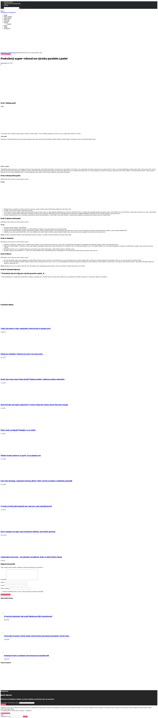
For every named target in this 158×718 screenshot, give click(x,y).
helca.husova (4, 63)
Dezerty (9, 24)
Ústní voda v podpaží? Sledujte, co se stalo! (18, 430)
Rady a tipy (7, 19)
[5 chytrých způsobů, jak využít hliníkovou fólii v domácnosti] (13, 613)
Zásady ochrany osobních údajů (12, 3)
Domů (5, 15)
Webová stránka (5, 588)
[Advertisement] (79, 41)
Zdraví (5, 27)
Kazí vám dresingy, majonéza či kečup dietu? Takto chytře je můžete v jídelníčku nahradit (36, 481)
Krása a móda (7, 18)
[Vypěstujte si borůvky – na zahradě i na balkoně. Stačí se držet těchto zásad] (17, 553)
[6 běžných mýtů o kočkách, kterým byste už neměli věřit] (13, 652)
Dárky (5, 25)
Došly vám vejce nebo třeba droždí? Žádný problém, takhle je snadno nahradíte (33, 379)
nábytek (15, 52)
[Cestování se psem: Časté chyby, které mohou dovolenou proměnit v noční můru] (13, 632)
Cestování (6, 21)
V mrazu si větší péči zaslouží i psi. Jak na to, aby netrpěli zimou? (26, 506)
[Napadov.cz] (8, 12)
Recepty (6, 22)
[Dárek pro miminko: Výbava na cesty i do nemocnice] (7, 350)
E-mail (3, 585)
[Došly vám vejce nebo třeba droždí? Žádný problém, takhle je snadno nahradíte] (17, 376)
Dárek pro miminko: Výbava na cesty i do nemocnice (22, 354)
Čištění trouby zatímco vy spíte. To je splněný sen (21, 455)
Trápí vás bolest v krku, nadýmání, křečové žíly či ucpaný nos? (26, 328)
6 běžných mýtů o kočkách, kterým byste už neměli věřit (26, 656)
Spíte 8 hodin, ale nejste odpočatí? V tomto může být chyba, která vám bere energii (34, 405)
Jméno (3, 582)
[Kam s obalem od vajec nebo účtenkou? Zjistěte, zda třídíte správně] (17, 528)
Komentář (3, 579)
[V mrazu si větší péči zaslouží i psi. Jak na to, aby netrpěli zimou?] (17, 503)
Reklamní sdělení (8, 2)
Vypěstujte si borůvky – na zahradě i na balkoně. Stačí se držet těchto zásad (31, 557)
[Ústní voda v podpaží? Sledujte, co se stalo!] (14, 426)
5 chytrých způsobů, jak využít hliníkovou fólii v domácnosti (28, 616)
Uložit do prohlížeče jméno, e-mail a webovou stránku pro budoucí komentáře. (23, 591)
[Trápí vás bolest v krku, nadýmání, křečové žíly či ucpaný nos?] (17, 325)
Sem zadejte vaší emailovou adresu (10, 702)
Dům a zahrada (8, 16)
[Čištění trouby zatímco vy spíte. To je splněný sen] (14, 452)
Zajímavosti (7, 28)
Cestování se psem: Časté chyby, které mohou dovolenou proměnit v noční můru (36, 636)
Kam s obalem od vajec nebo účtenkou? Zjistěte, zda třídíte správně (28, 532)
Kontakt (6, 5)
